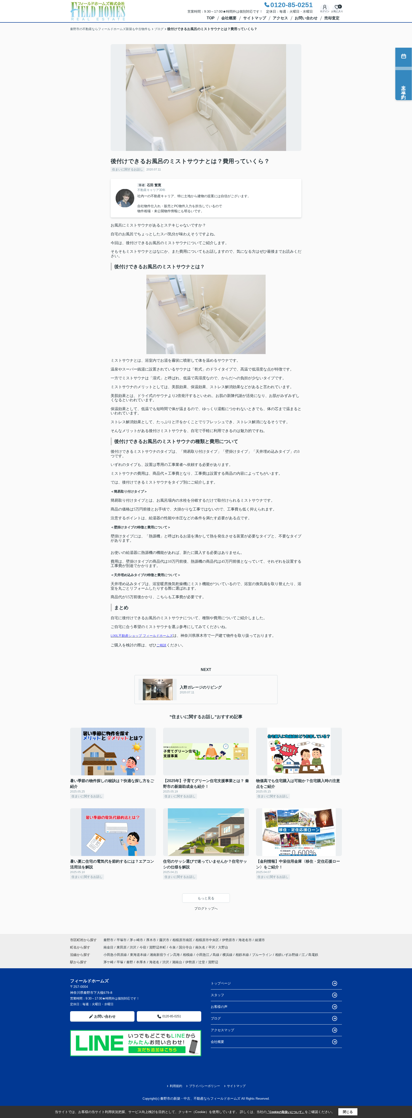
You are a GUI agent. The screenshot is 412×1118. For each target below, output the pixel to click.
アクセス (280, 18)
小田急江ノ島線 (208, 955)
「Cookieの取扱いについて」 (286, 1112)
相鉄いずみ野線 (287, 955)
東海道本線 (139, 955)
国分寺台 (186, 947)
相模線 (188, 955)
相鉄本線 (243, 955)
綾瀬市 (260, 940)
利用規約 (176, 1086)
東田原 (122, 947)
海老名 (154, 962)
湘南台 (177, 962)
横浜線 (227, 955)
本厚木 (141, 962)
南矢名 (200, 947)
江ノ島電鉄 (310, 955)
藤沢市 (164, 940)
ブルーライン (262, 955)
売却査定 (332, 18)
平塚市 (122, 940)
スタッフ (217, 995)
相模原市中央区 (207, 940)
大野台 (223, 947)
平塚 (120, 962)
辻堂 (201, 962)
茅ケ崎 (108, 962)
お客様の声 (219, 1007)
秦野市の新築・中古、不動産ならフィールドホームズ (200, 1098)
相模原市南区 (182, 940)
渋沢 (133, 947)
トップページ (221, 983)
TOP (211, 18)
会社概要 (229, 18)
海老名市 (245, 940)
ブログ (216, 1018)
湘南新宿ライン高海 (165, 955)
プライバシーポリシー (204, 1086)
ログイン (325, 11)
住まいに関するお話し (127, 169)
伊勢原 (190, 962)
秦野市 (108, 940)
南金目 (108, 947)
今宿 (143, 947)
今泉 (173, 947)
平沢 (212, 947)
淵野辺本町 (158, 947)
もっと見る (206, 898)
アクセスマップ (222, 1030)
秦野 (129, 962)
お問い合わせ (306, 18)
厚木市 (151, 940)
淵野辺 (213, 962)
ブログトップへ (206, 908)
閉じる (348, 1112)
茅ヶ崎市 (136, 940)
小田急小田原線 (115, 955)
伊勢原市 (228, 940)
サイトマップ (254, 18)
